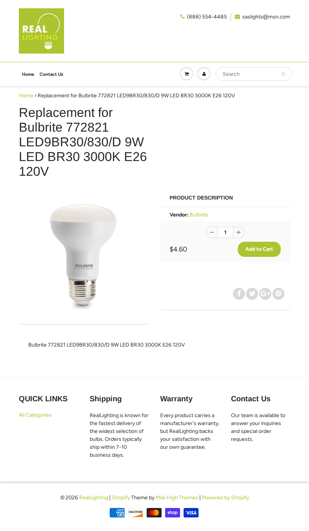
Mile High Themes (177, 497)
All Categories (35, 415)
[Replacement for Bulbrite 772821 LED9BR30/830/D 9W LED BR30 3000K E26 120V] (83, 255)
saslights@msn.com (266, 17)
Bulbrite (199, 215)
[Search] (283, 74)
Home (28, 74)
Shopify (121, 497)
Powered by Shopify (225, 497)
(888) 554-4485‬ (207, 17)
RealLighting (93, 497)
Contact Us (51, 74)
